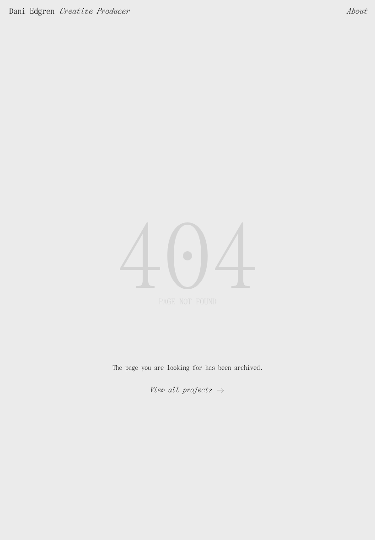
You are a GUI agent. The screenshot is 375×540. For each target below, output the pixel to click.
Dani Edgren (31, 11)
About (357, 11)
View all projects (181, 389)
